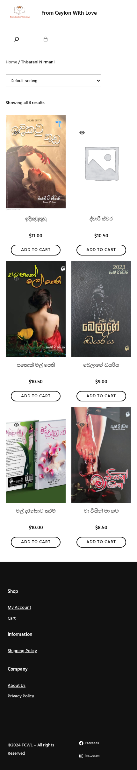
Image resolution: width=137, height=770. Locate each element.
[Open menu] (119, 13)
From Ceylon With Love (69, 13)
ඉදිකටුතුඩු (36, 219)
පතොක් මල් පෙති (36, 365)
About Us (16, 685)
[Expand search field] (16, 39)
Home (11, 62)
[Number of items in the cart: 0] (45, 39)
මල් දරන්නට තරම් (36, 511)
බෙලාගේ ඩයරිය (101, 365)
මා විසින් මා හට (101, 511)
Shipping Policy (22, 651)
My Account (19, 607)
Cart (12, 618)
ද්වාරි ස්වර (101, 219)
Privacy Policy (21, 696)
